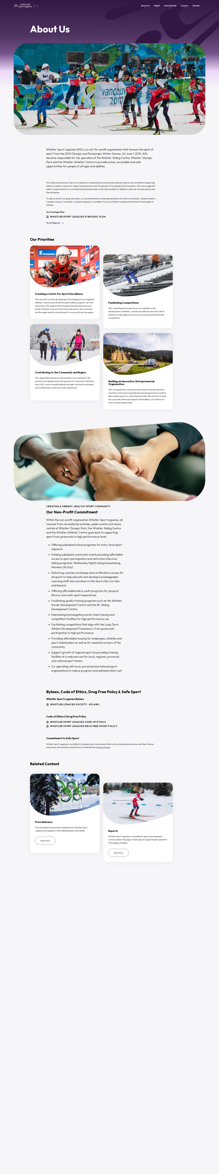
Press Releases (43, 822)
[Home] (24, 6)
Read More (48, 842)
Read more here (103, 747)
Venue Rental (170, 5)
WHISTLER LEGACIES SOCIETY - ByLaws (74, 704)
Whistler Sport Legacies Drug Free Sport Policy (83, 726)
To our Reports (53, 223)
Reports (113, 831)
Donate (196, 5)
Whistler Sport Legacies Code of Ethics (78, 722)
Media (157, 5)
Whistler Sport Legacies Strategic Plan (78, 216)
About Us (145, 5)
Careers (184, 5)
